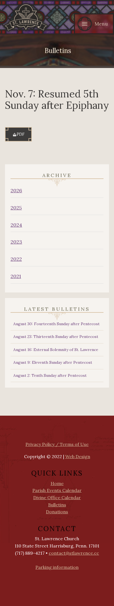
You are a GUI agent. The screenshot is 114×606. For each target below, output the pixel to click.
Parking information (57, 567)
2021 (16, 276)
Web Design (77, 456)
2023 (16, 242)
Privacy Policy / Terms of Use (57, 444)
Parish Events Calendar (57, 490)
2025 (16, 207)
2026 (16, 190)
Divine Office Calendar (57, 497)
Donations (57, 511)
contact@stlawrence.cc (74, 553)
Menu (101, 24)
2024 (16, 225)
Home (57, 483)
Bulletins (57, 504)
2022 (16, 259)
